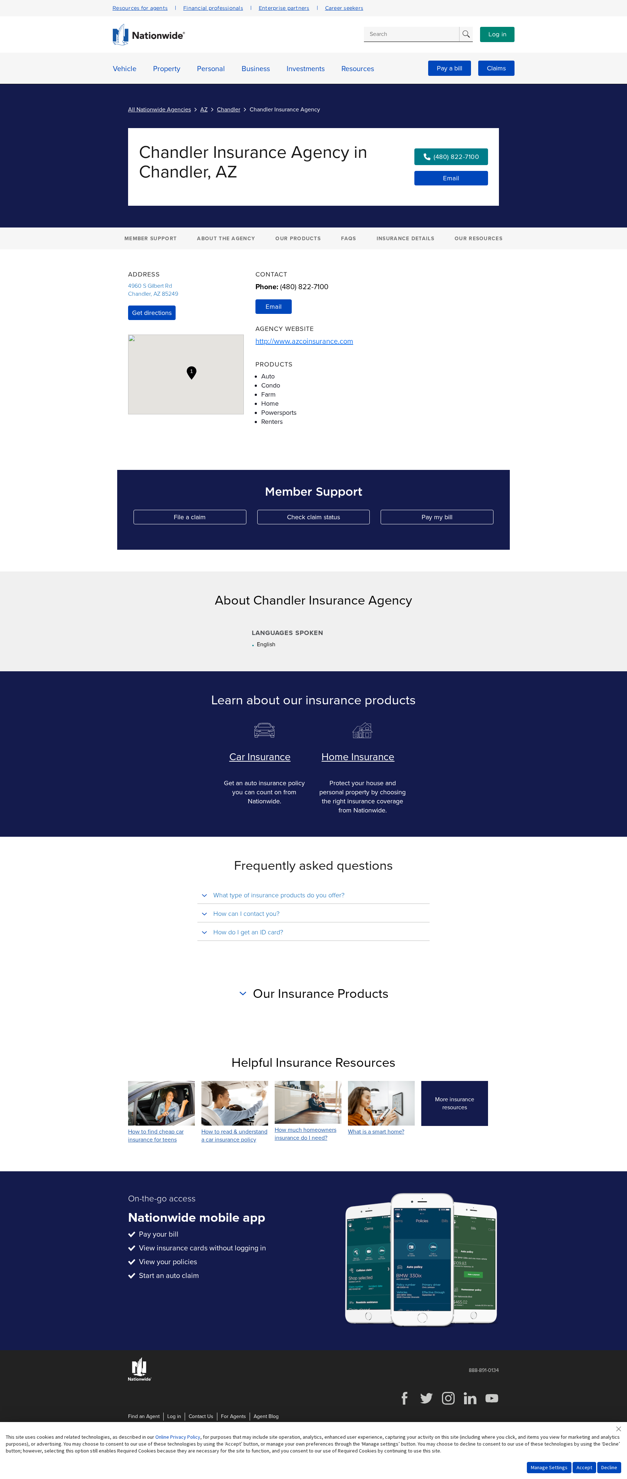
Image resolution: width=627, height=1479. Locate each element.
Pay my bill (457, 518)
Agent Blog (266, 1416)
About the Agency (226, 238)
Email (451, 178)
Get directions (152, 313)
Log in (497, 34)
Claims (496, 68)
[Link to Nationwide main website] (148, 43)
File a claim (210, 518)
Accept (584, 1467)
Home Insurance (357, 757)
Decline (609, 1467)
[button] (192, 373)
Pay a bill (449, 68)
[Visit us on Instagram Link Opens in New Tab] (448, 1404)
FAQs (348, 238)
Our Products (298, 238)
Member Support (150, 238)
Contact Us (201, 1416)
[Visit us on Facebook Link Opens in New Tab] (404, 1404)
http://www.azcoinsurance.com (304, 341)
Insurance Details (405, 238)
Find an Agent (144, 1416)
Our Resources (479, 238)
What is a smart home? (376, 1131)
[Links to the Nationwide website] (140, 1379)
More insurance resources (461, 1103)
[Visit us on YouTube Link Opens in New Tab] (491, 1404)
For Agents (233, 1416)
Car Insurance (260, 757)
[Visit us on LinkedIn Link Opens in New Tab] (470, 1404)
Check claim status (328, 518)
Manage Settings (549, 1467)
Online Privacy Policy (177, 1437)
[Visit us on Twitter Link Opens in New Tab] (426, 1404)
